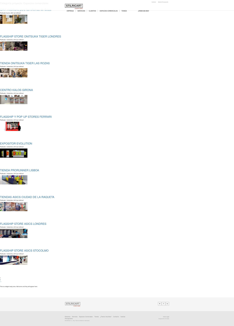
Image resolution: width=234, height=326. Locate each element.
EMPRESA (70, 11)
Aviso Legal (166, 316)
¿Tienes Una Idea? (105, 316)
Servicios (75, 316)
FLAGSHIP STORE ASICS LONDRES (23, 224)
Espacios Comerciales (86, 316)
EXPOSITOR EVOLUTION (16, 143)
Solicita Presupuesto (163, 2)
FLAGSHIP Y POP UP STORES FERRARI (26, 117)
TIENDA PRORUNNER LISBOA (19, 170)
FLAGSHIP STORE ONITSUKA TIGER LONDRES (30, 36)
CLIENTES (92, 11)
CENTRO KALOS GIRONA (16, 90)
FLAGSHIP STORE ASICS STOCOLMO (24, 250)
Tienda (96, 316)
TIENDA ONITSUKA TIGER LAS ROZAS (25, 63)
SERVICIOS (81, 11)
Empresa (67, 316)
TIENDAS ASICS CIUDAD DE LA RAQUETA (27, 197)
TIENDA (124, 11)
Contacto (154, 2)
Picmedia (167, 318)
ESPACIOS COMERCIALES (109, 11)
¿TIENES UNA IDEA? (143, 11)
